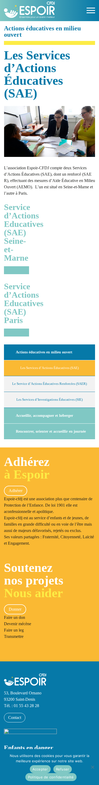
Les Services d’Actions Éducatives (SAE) (49, 368)
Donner (15, 609)
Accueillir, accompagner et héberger (44, 415)
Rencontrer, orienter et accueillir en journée (51, 431)
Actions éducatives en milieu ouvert (44, 352)
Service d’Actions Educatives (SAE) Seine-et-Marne (16, 233)
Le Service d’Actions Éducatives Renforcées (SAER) (49, 384)
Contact (14, 717)
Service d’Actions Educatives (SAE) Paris (16, 303)
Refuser (62, 769)
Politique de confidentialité (51, 777)
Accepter (40, 769)
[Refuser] (92, 767)
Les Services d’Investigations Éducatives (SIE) (49, 399)
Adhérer (15, 490)
